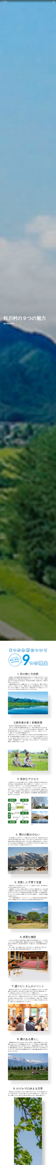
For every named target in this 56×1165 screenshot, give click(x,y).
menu (53, 2)
